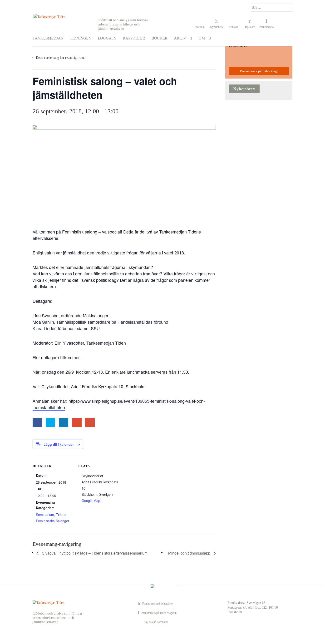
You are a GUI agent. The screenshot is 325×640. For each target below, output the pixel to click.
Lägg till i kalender (59, 444)
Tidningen (80, 38)
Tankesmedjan (48, 38)
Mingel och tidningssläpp (189, 553)
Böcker (159, 38)
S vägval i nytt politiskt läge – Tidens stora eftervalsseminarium (94, 553)
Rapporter (134, 38)
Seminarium (45, 514)
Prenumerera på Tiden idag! (259, 71)
